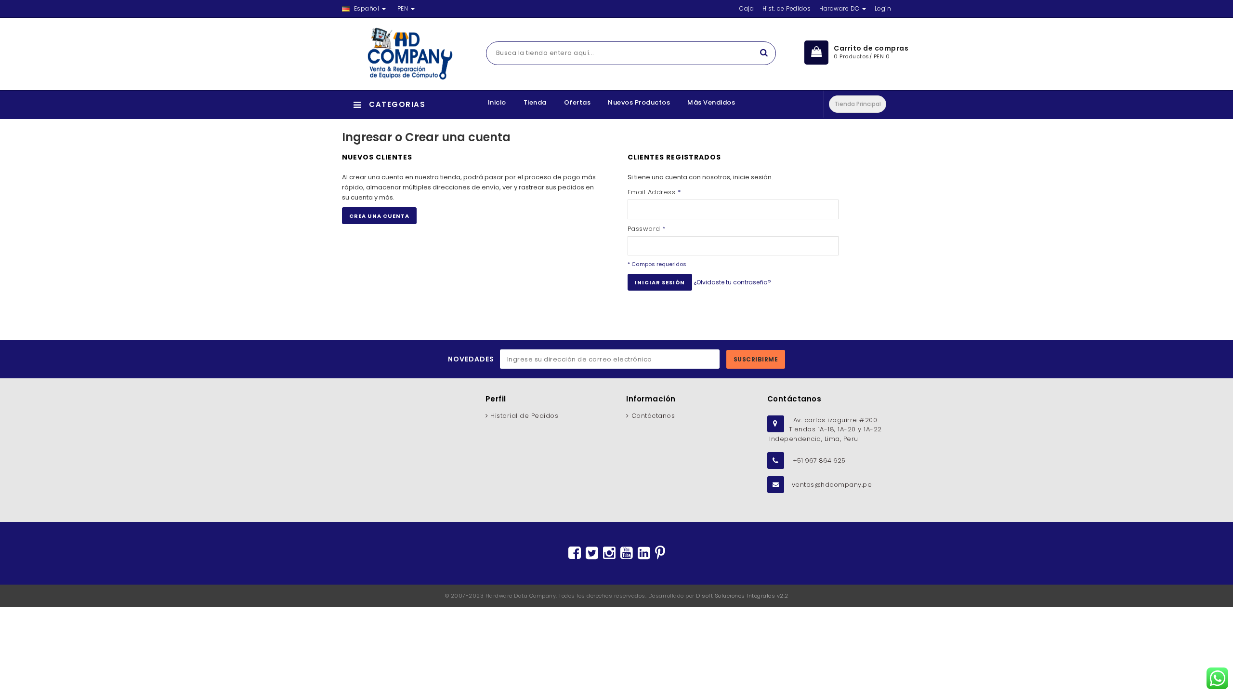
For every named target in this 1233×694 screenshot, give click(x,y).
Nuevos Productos (639, 102)
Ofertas (577, 102)
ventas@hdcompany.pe (832, 484)
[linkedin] (644, 553)
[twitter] (592, 553)
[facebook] (574, 553)
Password (647, 228)
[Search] (764, 53)
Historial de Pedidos (524, 415)
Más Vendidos (711, 102)
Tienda (535, 102)
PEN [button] (403, 8)
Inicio (497, 102)
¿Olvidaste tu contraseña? (732, 282)
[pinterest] (660, 553)
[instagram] (609, 553)
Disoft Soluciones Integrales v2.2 (742, 596)
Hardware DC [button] (840, 8)
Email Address (654, 192)
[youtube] (626, 553)
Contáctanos (653, 415)
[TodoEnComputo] (405, 54)
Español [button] (366, 8)
